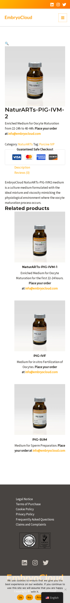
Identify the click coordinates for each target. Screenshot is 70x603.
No (29, 597)
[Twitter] (64, 5)
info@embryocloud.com (24, 134)
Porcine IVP (47, 144)
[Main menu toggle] (63, 18)
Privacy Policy (25, 514)
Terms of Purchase (28, 504)
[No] (65, 589)
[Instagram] (58, 5)
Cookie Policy (25, 509)
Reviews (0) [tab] (22, 173)
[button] (7, 43)
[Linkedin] (52, 5)
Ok (20, 597)
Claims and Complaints (31, 524)
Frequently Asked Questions (35, 519)
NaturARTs (25, 144)
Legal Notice (24, 499)
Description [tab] (22, 167)
